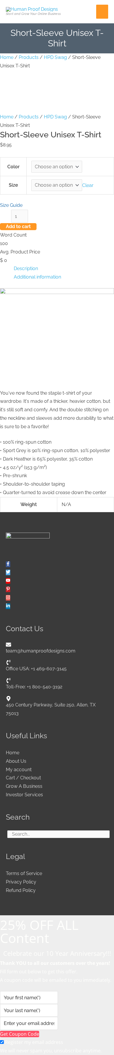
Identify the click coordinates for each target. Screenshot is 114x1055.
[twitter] (8, 572)
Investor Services (24, 794)
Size (13, 185)
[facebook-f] (8, 564)
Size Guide (11, 205)
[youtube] (8, 581)
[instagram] (8, 598)
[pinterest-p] (8, 589)
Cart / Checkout (23, 778)
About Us (16, 761)
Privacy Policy (21, 882)
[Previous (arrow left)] (10, 527)
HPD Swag (55, 57)
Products (29, 57)
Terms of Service (24, 873)
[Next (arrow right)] (104, 527)
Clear (88, 185)
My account (19, 769)
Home (6, 57)
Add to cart (18, 226)
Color (13, 166)
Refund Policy (21, 890)
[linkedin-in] (8, 606)
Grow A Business (24, 786)
